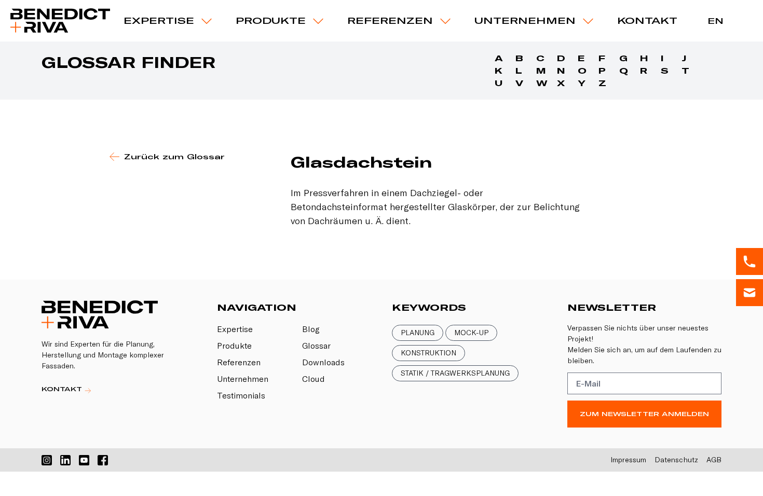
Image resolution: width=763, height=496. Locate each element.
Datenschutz (676, 459)
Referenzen (390, 20)
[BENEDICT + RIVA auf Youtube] (84, 460)
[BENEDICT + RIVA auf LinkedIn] (65, 460)
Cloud (313, 379)
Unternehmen (525, 20)
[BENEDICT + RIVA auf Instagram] (47, 460)
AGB (713, 459)
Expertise (159, 20)
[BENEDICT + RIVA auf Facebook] (103, 460)
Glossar (316, 345)
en (715, 21)
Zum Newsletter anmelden (644, 414)
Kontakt (647, 20)
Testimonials (241, 395)
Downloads (323, 362)
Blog (311, 329)
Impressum (628, 459)
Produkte (234, 345)
